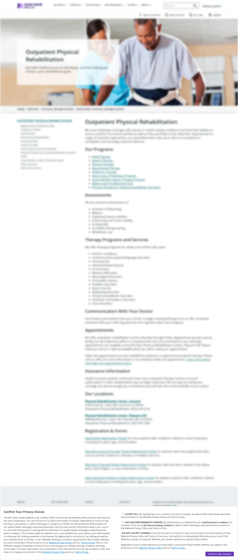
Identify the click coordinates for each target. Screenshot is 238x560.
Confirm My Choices (219, 554)
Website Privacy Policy (60, 542)
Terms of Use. (88, 542)
